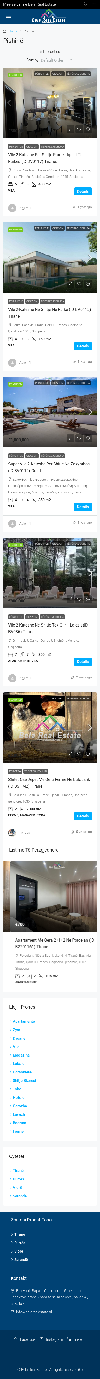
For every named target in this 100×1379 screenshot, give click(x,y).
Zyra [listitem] (16, 1030)
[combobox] (56, 60)
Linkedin (79, 1339)
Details (83, 191)
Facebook (27, 1339)
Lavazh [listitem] (19, 1114)
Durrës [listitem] (18, 1179)
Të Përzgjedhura (78, 73)
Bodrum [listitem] (19, 1123)
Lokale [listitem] (18, 1063)
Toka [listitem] (17, 1089)
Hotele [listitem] (18, 1097)
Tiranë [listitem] (18, 1170)
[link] (50, 103)
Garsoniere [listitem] (22, 1072)
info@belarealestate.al (34, 1312)
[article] (50, 926)
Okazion (58, 73)
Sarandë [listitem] (20, 1196)
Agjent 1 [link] (25, 208)
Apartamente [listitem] (24, 1021)
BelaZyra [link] (25, 833)
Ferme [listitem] (18, 1131)
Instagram (54, 1339)
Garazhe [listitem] (20, 1106)
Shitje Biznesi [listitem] (24, 1080)
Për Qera (58, 698)
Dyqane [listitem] (19, 1038)
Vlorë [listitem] (17, 1187)
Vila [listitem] (16, 1046)
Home (13, 31)
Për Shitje (42, 73)
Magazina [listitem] (21, 1055)
